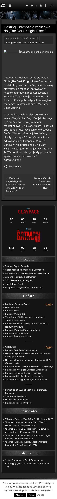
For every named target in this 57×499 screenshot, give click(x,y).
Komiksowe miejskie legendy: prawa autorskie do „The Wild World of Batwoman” (15, 184)
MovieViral (40, 133)
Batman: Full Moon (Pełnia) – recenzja (23, 373)
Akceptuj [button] (20, 495)
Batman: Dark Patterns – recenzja (21, 350)
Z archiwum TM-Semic (16, 396)
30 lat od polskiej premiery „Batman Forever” (26, 379)
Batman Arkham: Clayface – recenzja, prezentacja (29, 366)
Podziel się (15, 166)
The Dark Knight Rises (33, 42)
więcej (40, 494)
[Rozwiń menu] (10, 5)
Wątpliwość (10, 347)
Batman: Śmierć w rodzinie (18, 336)
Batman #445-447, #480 (17, 333)
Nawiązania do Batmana (16, 399)
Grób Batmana (12, 307)
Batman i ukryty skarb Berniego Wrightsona (26, 369)
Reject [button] (31, 495)
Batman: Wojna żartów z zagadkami (22, 330)
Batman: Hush (12, 310)
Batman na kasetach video (18, 402)
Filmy (19, 42)
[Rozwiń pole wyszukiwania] (52, 5)
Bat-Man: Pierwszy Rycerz (18, 304)
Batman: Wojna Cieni (15, 314)
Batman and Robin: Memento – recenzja (24, 376)
